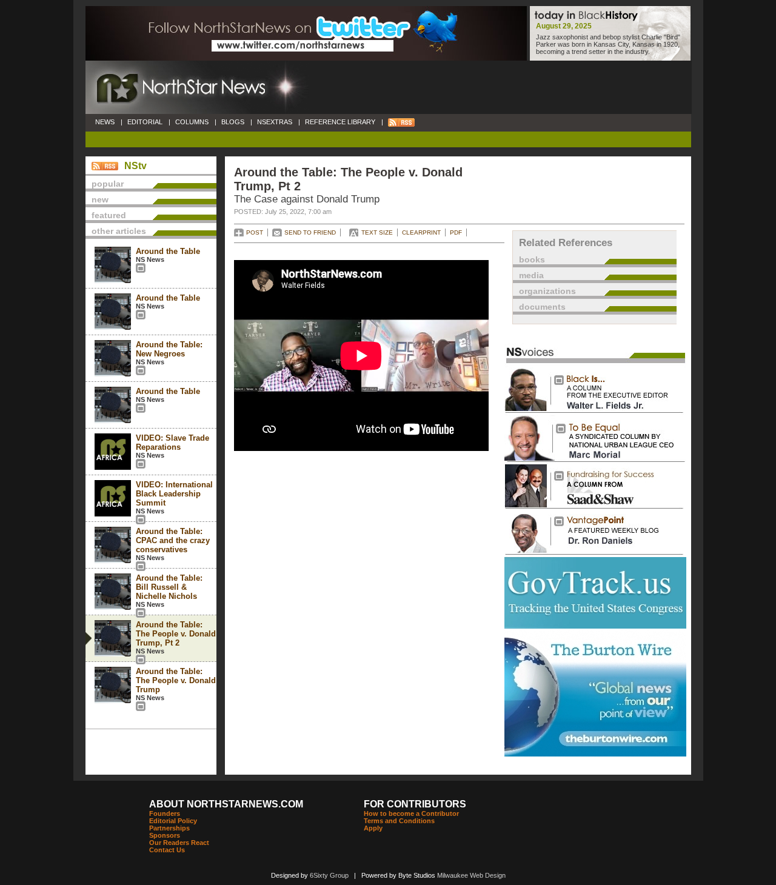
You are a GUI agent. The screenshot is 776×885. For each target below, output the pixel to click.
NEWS (105, 121)
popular (108, 184)
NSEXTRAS (274, 121)
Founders (164, 813)
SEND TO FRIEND (310, 232)
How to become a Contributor (411, 813)
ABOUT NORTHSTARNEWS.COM (226, 804)
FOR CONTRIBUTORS (415, 804)
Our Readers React (179, 842)
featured (109, 215)
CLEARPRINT (421, 232)
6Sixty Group (329, 875)
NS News (150, 259)
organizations (547, 291)
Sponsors (164, 835)
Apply (373, 828)
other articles (119, 231)
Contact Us (167, 849)
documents (542, 307)
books (532, 259)
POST (254, 232)
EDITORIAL (145, 121)
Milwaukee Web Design (471, 875)
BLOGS (233, 121)
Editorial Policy (173, 820)
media (531, 275)
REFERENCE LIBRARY (340, 121)
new (100, 199)
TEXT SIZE (377, 232)
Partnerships (169, 828)
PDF (456, 232)
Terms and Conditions (399, 820)
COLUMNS (192, 121)
